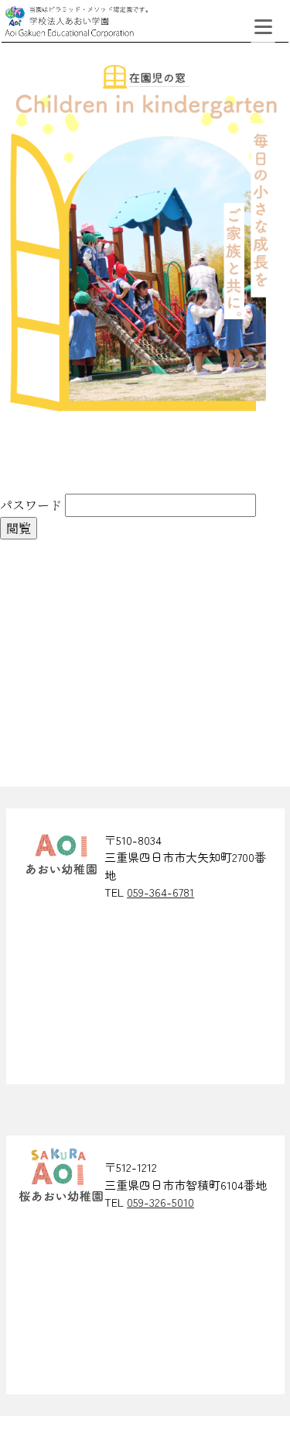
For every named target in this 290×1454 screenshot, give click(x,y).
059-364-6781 (160, 892)
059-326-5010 (160, 1202)
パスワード (31, 505)
